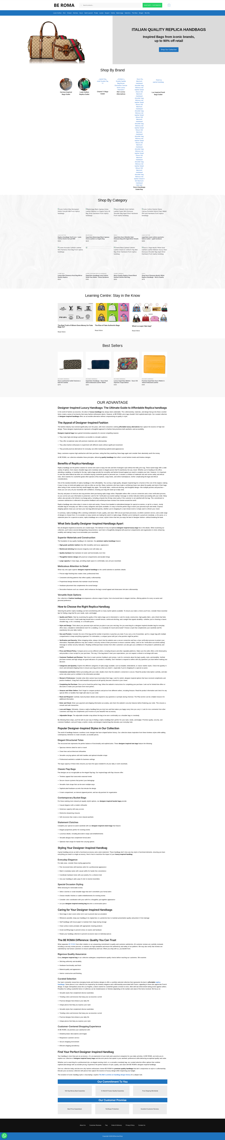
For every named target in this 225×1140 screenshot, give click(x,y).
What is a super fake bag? (142, 326)
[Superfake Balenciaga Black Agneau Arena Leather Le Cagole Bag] (98, 220)
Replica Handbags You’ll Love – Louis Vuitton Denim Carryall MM (69, 238)
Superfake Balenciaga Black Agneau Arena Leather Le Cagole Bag (97, 238)
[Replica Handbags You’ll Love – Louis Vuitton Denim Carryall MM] (70, 220)
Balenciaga (89, 235)
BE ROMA (72, 944)
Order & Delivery (116, 1125)
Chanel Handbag (119, 273)
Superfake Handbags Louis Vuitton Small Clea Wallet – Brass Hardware (97, 276)
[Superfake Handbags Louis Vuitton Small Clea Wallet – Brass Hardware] (98, 259)
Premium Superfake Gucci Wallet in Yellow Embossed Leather (153, 381)
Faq (106, 1125)
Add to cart (70, 244)
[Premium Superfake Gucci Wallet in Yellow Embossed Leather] (154, 364)
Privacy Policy (130, 1125)
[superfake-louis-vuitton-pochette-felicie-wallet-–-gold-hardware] (154, 220)
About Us (83, 1125)
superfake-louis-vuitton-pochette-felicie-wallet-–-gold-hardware (153, 238)
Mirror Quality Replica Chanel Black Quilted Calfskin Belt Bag (125, 276)
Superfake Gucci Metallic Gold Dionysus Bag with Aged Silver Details (126, 238)
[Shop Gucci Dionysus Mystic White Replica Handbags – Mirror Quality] (154, 259)
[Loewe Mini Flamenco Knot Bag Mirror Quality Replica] (70, 259)
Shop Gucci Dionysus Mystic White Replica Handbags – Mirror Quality (153, 276)
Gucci (115, 235)
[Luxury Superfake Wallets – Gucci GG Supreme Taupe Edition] (126, 364)
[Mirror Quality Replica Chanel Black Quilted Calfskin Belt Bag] (126, 259)
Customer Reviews (95, 1125)
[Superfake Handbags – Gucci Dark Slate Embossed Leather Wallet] (98, 364)
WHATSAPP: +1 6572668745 (152, 5)
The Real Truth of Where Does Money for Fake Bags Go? (75, 326)
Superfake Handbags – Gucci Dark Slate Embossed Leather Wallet (97, 381)
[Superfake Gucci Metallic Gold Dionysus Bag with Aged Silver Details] (126, 220)
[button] (75, 1091)
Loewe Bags (61, 273)
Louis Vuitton (62, 235)
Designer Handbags (63, 379)
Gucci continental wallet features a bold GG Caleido (69, 381)
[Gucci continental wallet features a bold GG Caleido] (70, 364)
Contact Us (141, 1125)
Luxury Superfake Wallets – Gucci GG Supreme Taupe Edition (126, 381)
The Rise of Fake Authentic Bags (107, 325)
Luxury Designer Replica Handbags (96, 273)
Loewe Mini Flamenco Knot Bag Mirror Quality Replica (70, 276)
